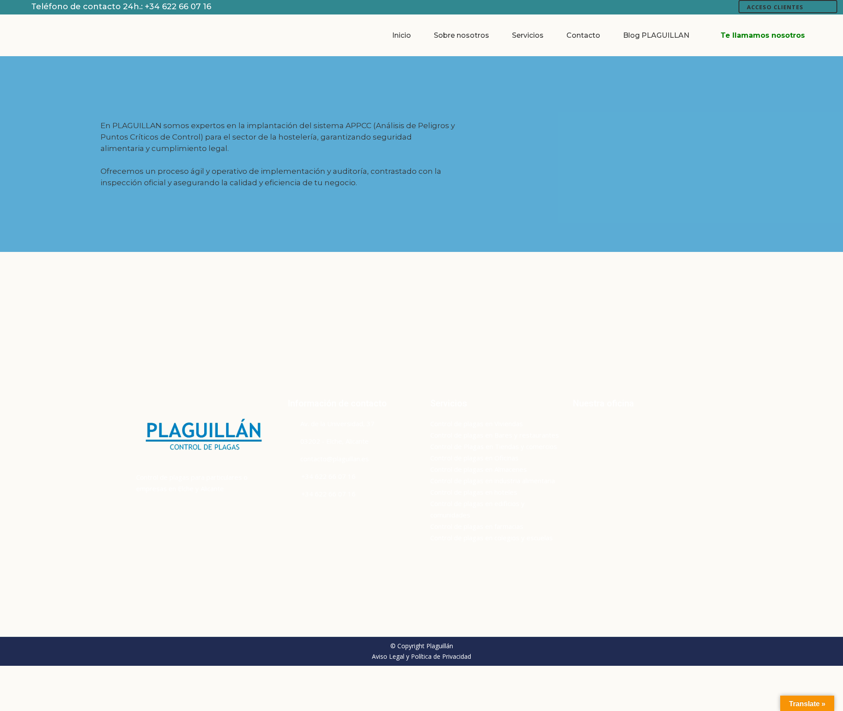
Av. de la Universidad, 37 (337, 423)
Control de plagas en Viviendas (476, 423)
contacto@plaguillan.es (334, 458)
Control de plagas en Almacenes (478, 469)
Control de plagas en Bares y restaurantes (494, 435)
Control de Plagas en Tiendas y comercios (493, 446)
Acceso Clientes (775, 7)
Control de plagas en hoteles (473, 492)
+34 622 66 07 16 (178, 6)
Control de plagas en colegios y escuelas (491, 537)
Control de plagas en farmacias (476, 526)
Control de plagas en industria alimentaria (492, 480)
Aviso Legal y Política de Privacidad (421, 656)
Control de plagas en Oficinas (474, 457)
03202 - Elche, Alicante (334, 441)
